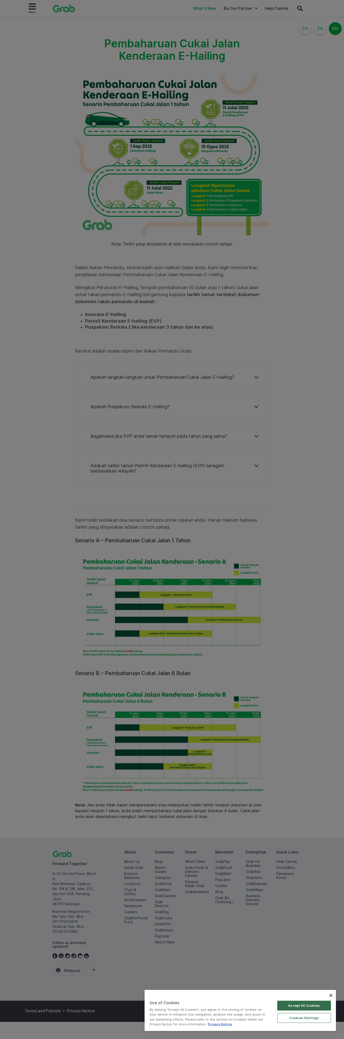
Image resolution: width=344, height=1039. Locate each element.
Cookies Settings (304, 1018)
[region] (240, 1010)
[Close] (330, 995)
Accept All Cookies (304, 1005)
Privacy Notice (220, 1024)
